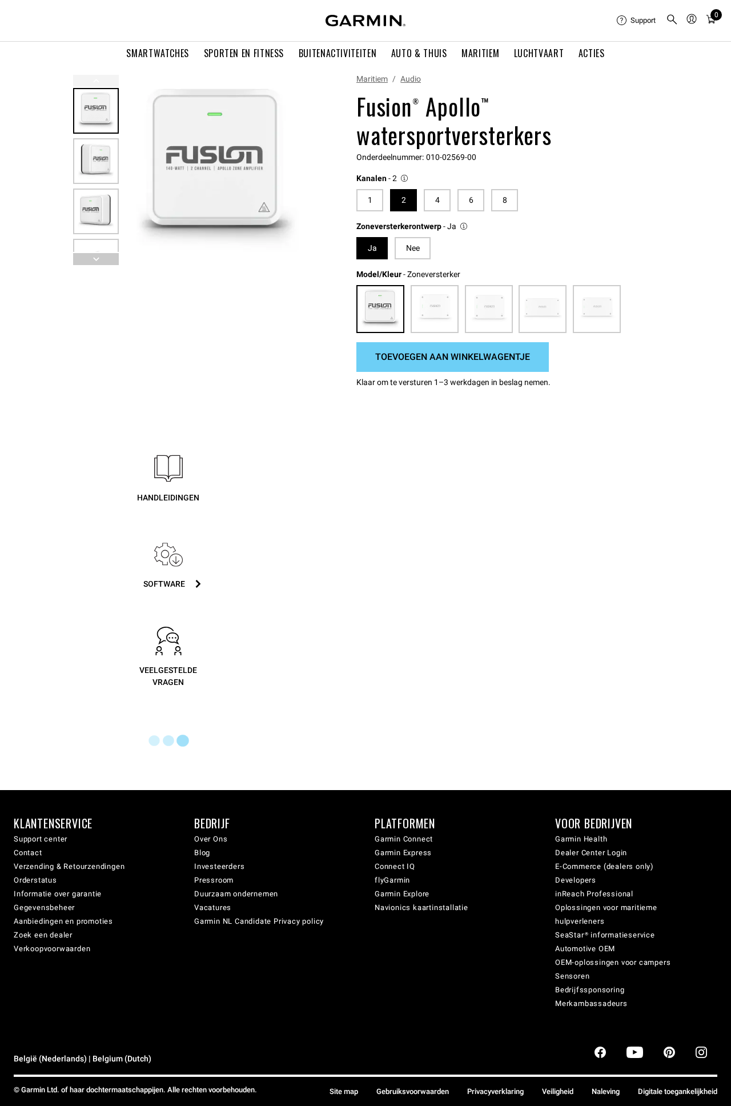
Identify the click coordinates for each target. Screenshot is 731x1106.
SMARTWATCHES (157, 53)
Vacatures (212, 907)
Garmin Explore (402, 893)
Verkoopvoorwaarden (52, 948)
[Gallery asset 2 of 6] (96, 161)
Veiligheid (557, 1091)
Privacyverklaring (495, 1091)
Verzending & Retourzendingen (69, 866)
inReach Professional (594, 893)
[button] (382, 179)
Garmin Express (403, 852)
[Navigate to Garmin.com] (365, 20)
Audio (410, 79)
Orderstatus (35, 880)
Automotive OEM (585, 948)
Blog (202, 852)
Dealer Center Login (591, 852)
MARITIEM (480, 53)
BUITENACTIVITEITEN (338, 53)
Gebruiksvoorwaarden (412, 1091)
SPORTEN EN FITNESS (244, 53)
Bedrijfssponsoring (589, 989)
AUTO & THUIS (419, 53)
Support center (40, 839)
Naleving (606, 1091)
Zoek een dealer (43, 935)
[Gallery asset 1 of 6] (217, 170)
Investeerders (219, 866)
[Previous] (96, 81)
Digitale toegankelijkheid (677, 1091)
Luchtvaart (539, 53)
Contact (28, 852)
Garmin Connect (404, 839)
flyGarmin (392, 880)
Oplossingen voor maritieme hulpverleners (606, 914)
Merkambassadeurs (591, 1003)
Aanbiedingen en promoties (63, 921)
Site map (344, 1091)
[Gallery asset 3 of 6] (96, 211)
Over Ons (210, 839)
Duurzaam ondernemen (236, 893)
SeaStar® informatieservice (605, 935)
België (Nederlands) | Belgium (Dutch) (82, 1059)
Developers (575, 880)
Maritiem (372, 79)
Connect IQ (395, 866)
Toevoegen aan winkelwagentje (452, 356)
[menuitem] (637, 20)
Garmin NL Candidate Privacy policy (259, 921)
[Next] (296, 170)
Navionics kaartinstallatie (421, 907)
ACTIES (592, 53)
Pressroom (214, 880)
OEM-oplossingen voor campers (612, 962)
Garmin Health (581, 839)
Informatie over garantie (58, 893)
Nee (413, 248)
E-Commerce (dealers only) (604, 866)
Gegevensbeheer (44, 907)
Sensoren (572, 976)
